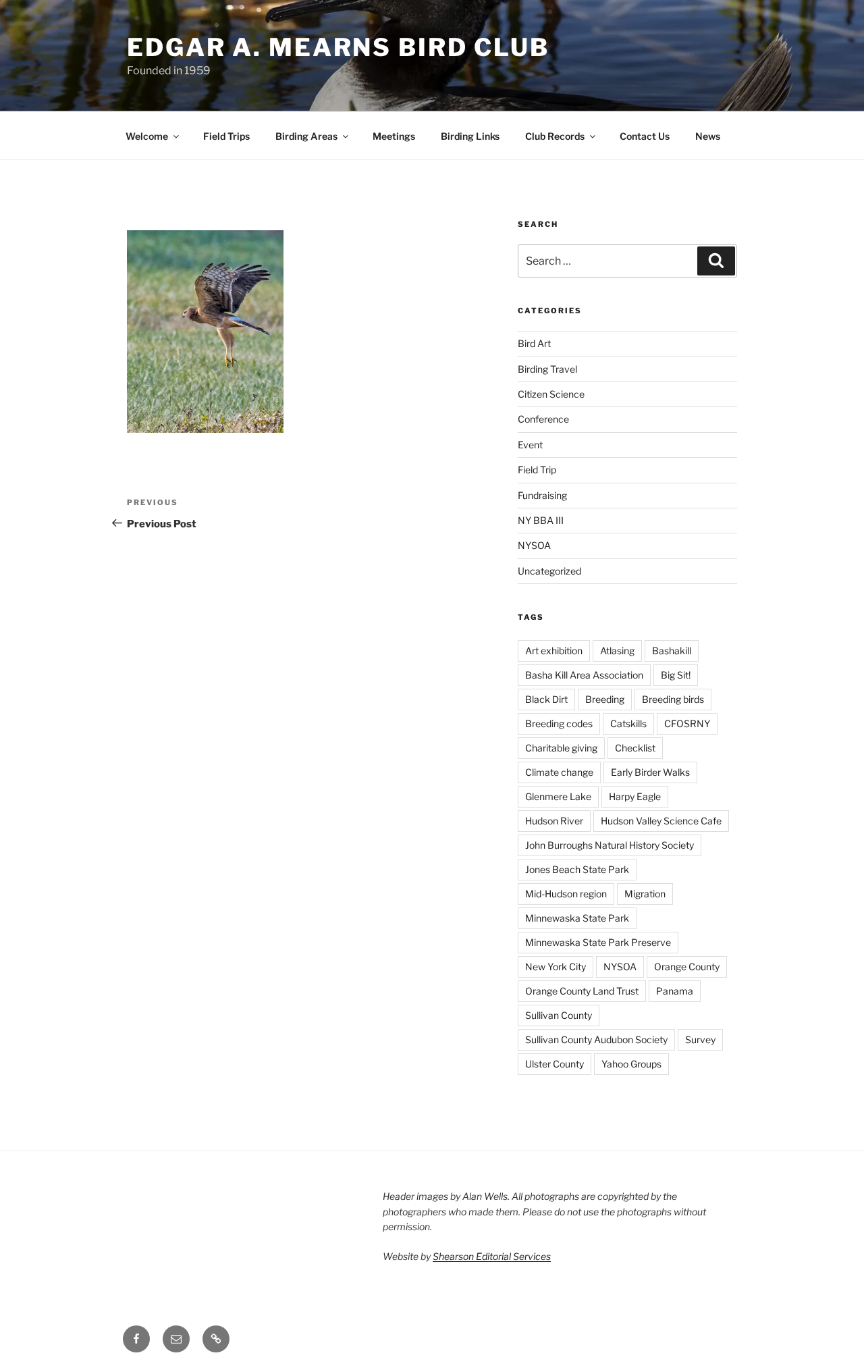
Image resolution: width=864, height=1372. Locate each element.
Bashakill (671, 650)
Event (530, 444)
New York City (555, 966)
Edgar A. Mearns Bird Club (338, 47)
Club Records (555, 136)
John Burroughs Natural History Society (609, 845)
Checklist (635, 748)
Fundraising (542, 495)
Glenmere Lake (558, 796)
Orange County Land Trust (582, 991)
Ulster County (554, 1064)
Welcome (147, 136)
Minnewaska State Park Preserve (598, 942)
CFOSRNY (687, 723)
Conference (543, 419)
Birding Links (470, 136)
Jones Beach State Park (577, 869)
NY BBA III (541, 520)
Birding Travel (547, 369)
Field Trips (226, 136)
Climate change (559, 772)
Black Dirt (546, 699)
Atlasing (617, 650)
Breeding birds (673, 699)
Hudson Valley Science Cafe (661, 820)
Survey (700, 1039)
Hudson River (554, 820)
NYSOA (534, 545)
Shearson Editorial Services (492, 1256)
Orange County (687, 966)
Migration (645, 893)
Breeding (604, 699)
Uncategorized (549, 571)
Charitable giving (561, 748)
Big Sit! (676, 675)
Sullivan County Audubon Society (596, 1039)
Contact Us (645, 136)
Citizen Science (551, 394)
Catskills (628, 723)
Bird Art (534, 343)
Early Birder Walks (650, 772)
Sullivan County (558, 1015)
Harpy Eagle (635, 796)
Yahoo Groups (631, 1064)
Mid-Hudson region (566, 893)
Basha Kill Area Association (584, 675)
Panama (674, 991)
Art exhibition (554, 650)
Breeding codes (559, 723)
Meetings (394, 136)
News (707, 136)
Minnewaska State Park (577, 918)
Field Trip (537, 469)
